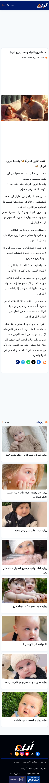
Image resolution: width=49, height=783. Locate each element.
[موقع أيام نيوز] (39, 5)
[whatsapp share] (28, 362)
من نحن (43, 762)
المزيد (7, 422)
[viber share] (23, 362)
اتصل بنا (17, 762)
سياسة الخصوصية (30, 762)
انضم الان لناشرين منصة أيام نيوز (33, 768)
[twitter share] (33, 362)
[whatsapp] (18, 362)
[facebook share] (39, 362)
